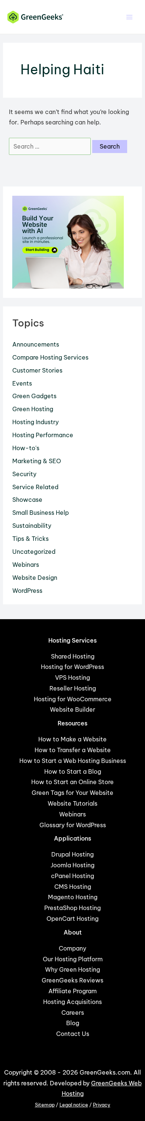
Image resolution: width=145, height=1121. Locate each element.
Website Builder (72, 709)
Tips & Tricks (30, 538)
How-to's (25, 448)
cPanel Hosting (72, 876)
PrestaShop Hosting (72, 908)
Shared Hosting (72, 656)
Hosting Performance (42, 435)
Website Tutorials (72, 803)
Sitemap (45, 1105)
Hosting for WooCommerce (73, 699)
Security (24, 474)
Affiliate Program (72, 991)
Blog (72, 1023)
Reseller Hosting (72, 688)
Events (22, 383)
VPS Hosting (72, 677)
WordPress (27, 590)
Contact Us (72, 1033)
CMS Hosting (72, 886)
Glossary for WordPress (72, 825)
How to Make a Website (72, 739)
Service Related (35, 487)
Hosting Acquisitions (72, 1001)
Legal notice (73, 1105)
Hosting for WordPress (72, 666)
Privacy (101, 1105)
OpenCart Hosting (72, 918)
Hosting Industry (35, 422)
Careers (72, 1012)
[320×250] (68, 241)
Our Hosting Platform (73, 959)
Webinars (25, 564)
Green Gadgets (34, 396)
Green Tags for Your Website (72, 792)
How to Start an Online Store (72, 782)
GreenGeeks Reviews (72, 980)
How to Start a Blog (72, 771)
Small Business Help (40, 512)
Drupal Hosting (72, 854)
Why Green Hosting (72, 969)
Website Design (34, 577)
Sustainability (31, 525)
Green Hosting (32, 409)
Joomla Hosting (72, 865)
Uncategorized (33, 551)
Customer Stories (37, 370)
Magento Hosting (72, 897)
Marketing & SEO (36, 461)
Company (72, 948)
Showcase (27, 499)
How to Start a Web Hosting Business (72, 760)
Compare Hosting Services (50, 357)
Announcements (35, 344)
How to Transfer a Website (73, 750)
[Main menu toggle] (130, 17)
